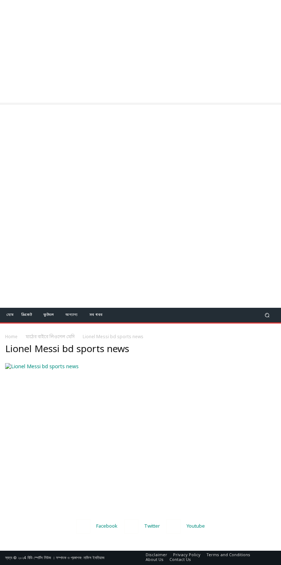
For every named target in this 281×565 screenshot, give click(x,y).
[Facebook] (83, 526)
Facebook (106, 526)
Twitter (152, 526)
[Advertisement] (140, 51)
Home (11, 337)
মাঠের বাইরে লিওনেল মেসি (50, 337)
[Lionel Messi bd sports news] (42, 366)
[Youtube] (173, 526)
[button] (267, 315)
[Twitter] (131, 526)
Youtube (196, 526)
